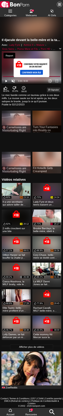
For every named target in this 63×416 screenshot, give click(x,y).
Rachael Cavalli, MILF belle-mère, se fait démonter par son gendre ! (44, 309)
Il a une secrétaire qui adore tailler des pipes (13, 203)
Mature (40, 44)
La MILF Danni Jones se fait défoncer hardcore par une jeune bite (43, 283)
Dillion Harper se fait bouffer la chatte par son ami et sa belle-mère (14, 256)
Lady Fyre (14, 44)
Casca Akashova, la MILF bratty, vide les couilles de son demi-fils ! (14, 283)
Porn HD (45, 48)
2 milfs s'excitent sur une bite (14, 230)
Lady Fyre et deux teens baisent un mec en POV (43, 203)
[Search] (51, 412)
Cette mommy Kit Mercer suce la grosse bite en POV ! (44, 336)
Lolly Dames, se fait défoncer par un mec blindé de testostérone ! (14, 336)
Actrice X (28, 44)
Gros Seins (8, 48)
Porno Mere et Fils (27, 48)
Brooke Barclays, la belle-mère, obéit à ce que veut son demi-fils (44, 230)
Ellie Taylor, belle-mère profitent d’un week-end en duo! (13, 309)
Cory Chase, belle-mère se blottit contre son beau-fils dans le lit (45, 256)
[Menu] (58, 4)
